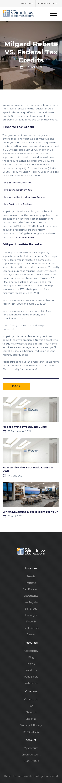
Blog (31, 657)
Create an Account (47, 3)
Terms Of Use (31, 731)
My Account (27, 3)
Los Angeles (31, 602)
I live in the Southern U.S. (18, 189)
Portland (31, 582)
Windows (31, 670)
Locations (31, 568)
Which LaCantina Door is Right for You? (30, 511)
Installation (31, 683)
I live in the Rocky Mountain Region (24, 197)
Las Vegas (31, 615)
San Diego (31, 608)
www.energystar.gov (21, 237)
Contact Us (31, 699)
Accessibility (31, 650)
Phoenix (31, 621)
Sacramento (31, 595)
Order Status (31, 761)
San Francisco (31, 589)
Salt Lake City (31, 628)
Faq (31, 706)
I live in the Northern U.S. (17, 182)
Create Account (31, 754)
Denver (31, 634)
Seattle (31, 576)
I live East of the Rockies (17, 204)
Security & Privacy (31, 725)
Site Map (31, 718)
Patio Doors (31, 676)
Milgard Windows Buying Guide (25, 426)
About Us (31, 712)
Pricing (31, 663)
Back (16, 386)
